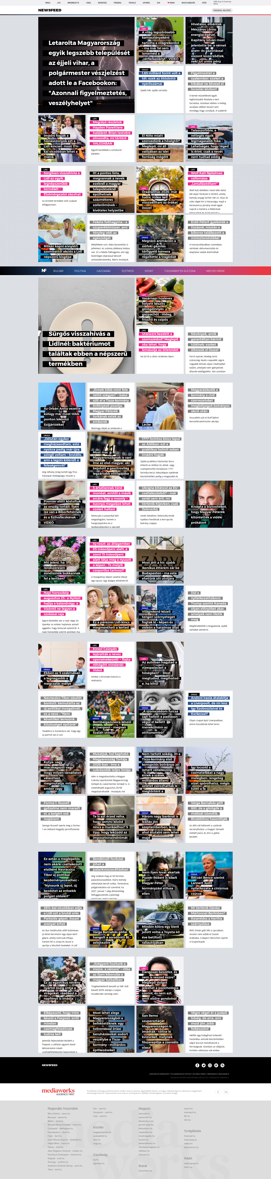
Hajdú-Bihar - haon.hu (59, 1143)
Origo (47, 3)
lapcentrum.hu (191, 1147)
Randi (172, 3)
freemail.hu (189, 1136)
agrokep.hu (98, 1163)
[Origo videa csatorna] (216, 1065)
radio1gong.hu (191, 1163)
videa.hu (188, 1143)
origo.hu (97, 1143)
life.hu (187, 1116)
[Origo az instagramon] (210, 1065)
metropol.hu (190, 1112)
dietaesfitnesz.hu (147, 1143)
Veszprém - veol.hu (102, 1112)
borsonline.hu (145, 1170)
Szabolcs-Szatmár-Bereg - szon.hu (65, 1165)
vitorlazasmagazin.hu (149, 1147)
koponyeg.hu (190, 1139)
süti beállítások (199, 1074)
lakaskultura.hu (146, 1121)
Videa (88, 3)
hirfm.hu (188, 1167)
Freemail (118, 3)
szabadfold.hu (100, 1136)
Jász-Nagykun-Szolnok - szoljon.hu (65, 1151)
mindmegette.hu (147, 1136)
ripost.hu (188, 1108)
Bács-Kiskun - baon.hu (59, 1113)
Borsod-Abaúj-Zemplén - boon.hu (64, 1124)
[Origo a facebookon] (197, 1065)
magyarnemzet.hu (102, 1132)
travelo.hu (144, 1139)
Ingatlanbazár (188, 3)
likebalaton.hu (145, 1128)
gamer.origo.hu (146, 1124)
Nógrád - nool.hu (56, 1158)
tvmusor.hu (144, 1154)
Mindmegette (73, 3)
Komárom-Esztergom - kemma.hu (64, 1154)
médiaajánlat (223, 1074)
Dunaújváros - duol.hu (59, 1132)
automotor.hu (145, 1117)
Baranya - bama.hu (57, 1117)
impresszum (212, 1074)
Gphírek (146, 3)
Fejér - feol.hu (55, 1136)
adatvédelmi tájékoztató (159, 1074)
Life (59, 3)
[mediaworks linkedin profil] (226, 1092)
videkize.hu (144, 1151)
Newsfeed (102, 3)
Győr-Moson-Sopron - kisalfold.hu (64, 1139)
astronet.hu (144, 1113)
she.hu (187, 1120)
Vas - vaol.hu (99, 1108)
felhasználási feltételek (181, 1074)
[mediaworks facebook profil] (218, 1092)
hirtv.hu (96, 1139)
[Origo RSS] (222, 1065)
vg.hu (96, 1159)
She (158, 3)
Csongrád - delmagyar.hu (60, 1128)
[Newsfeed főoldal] (50, 1065)
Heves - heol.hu (55, 1147)
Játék (204, 3)
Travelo (132, 3)
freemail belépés (222, 10)
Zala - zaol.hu (100, 1116)
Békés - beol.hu (55, 1121)
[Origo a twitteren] (204, 1065)
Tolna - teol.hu (55, 1169)
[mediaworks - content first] (58, 1092)
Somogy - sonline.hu (58, 1162)
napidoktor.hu (145, 1132)
